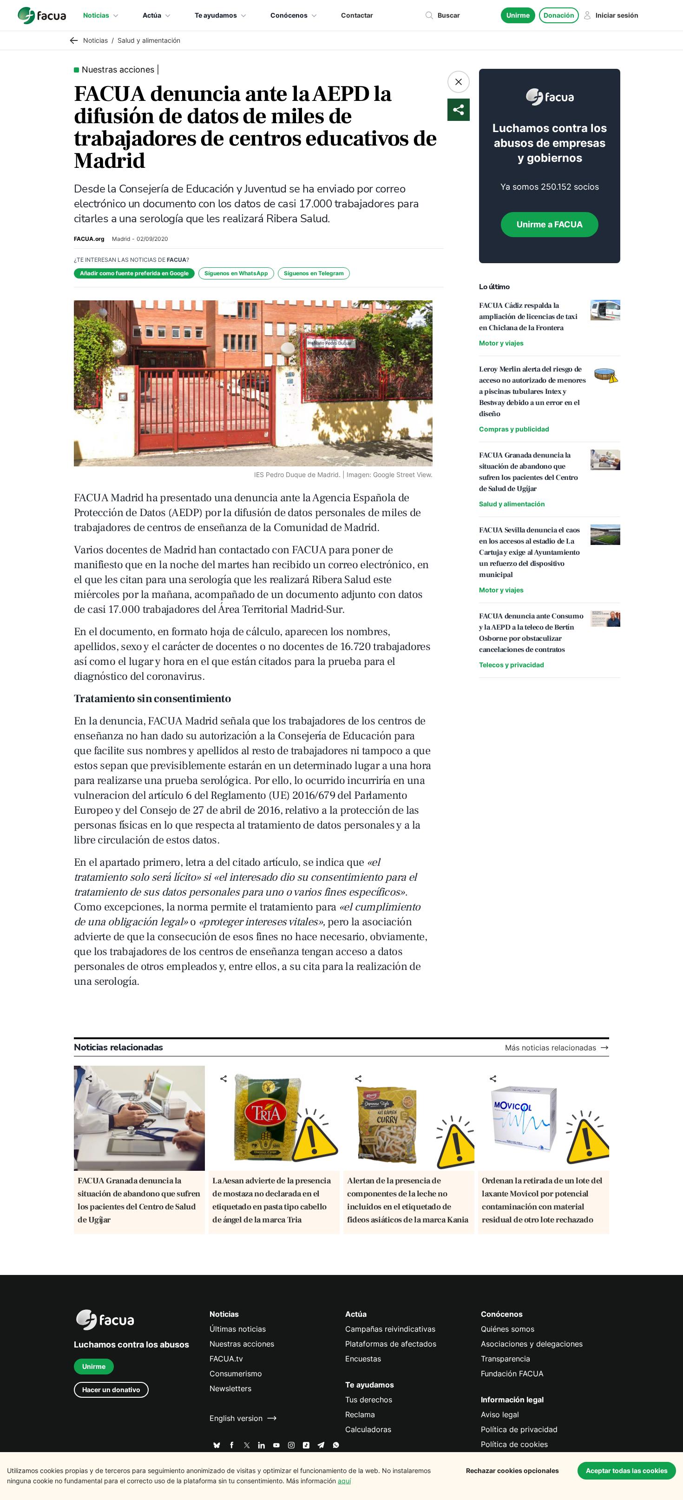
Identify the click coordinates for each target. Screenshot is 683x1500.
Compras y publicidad (514, 429)
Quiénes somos (507, 1329)
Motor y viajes (501, 343)
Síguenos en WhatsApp (236, 273)
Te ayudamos (216, 15)
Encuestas (363, 1358)
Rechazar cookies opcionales (512, 1470)
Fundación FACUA (512, 1373)
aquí (344, 1481)
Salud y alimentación (512, 504)
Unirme (518, 15)
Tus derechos (368, 1399)
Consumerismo (236, 1373)
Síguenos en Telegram (314, 273)
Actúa (152, 15)
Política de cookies (514, 1444)
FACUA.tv (226, 1358)
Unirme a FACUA (550, 224)
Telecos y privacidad (511, 665)
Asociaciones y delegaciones (532, 1343)
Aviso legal (500, 1414)
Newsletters (230, 1388)
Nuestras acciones (242, 1343)
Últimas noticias (238, 1329)
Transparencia (505, 1358)
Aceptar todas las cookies (627, 1470)
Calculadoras (368, 1429)
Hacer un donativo (111, 1390)
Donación (559, 15)
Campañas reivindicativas (390, 1329)
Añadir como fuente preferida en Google (134, 273)
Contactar (357, 15)
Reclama (360, 1414)
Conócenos (289, 15)
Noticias (96, 15)
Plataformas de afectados (390, 1343)
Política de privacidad (519, 1429)
